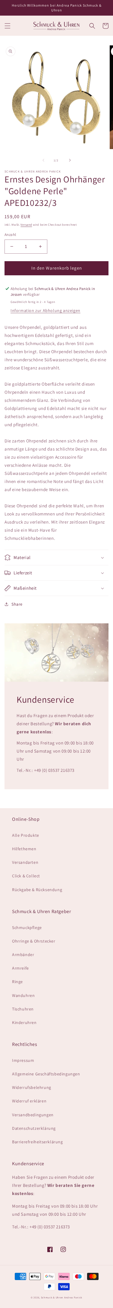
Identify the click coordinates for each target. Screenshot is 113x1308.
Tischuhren (23, 1009)
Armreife (20, 968)
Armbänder (23, 954)
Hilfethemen (24, 848)
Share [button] (17, 604)
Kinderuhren (24, 1022)
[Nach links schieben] (43, 160)
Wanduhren (23, 995)
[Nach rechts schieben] (70, 160)
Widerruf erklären (29, 1101)
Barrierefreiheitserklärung (37, 1141)
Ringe (17, 981)
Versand (26, 225)
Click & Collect (26, 876)
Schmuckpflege (27, 927)
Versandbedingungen (33, 1114)
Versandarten (25, 862)
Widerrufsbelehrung (31, 1087)
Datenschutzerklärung (34, 1128)
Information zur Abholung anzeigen (45, 310)
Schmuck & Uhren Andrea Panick (61, 1297)
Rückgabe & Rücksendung (37, 889)
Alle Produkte (25, 835)
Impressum (23, 1060)
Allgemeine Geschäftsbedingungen (46, 1074)
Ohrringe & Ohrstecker (33, 941)
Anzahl (10, 234)
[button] (7, 25)
